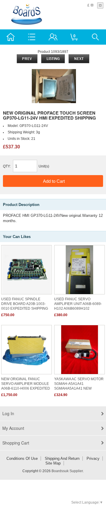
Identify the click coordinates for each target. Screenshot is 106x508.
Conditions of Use (22, 458)
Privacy (93, 458)
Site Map (53, 463)
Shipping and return (62, 458)
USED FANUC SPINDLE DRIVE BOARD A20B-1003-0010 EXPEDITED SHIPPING (24, 304)
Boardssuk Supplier (67, 471)
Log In (8, 413)
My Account (13, 428)
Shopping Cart (15, 443)
